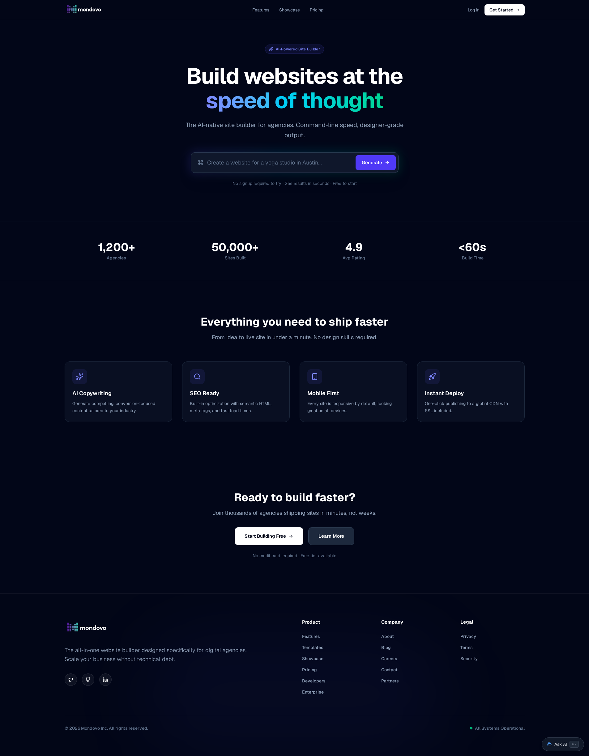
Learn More (331, 536)
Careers (389, 658)
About (387, 636)
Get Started (501, 10)
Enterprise (313, 692)
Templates (312, 647)
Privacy (468, 636)
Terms (466, 647)
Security (469, 658)
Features (260, 10)
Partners (390, 681)
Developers (314, 681)
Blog (386, 647)
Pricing (316, 10)
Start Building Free (265, 536)
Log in (474, 10)
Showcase (289, 10)
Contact (389, 670)
